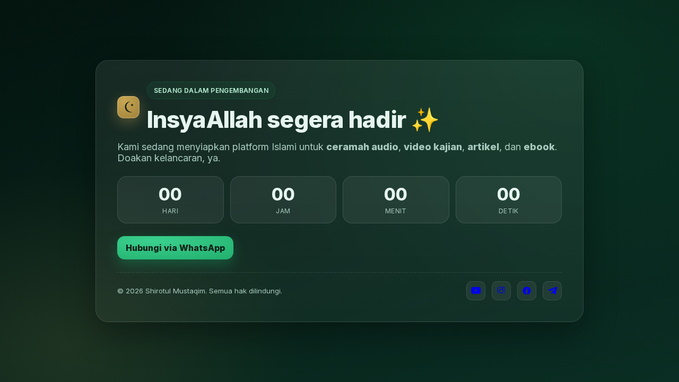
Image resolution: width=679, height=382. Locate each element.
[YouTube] (475, 290)
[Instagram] (501, 290)
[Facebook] (526, 290)
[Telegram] (552, 290)
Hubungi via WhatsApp (175, 247)
